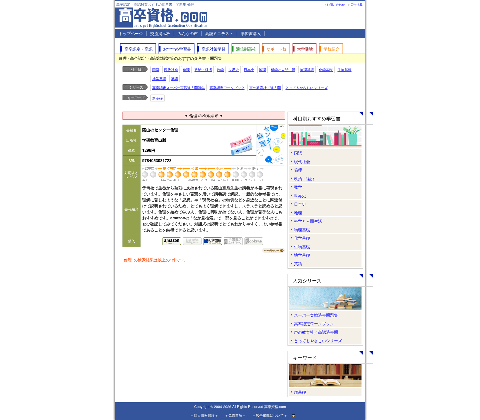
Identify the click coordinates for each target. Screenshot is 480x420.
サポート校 (276, 49)
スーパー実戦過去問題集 (316, 315)
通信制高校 (246, 49)
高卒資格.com (275, 406)
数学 (220, 69)
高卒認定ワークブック (227, 87)
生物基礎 (345, 69)
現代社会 (171, 69)
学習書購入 (251, 33)
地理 (262, 69)
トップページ (131, 33)
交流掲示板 (160, 33)
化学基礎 (326, 69)
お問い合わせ (336, 4)
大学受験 (305, 49)
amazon (171, 241)
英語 (174, 78)
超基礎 (157, 98)
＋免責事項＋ (235, 415)
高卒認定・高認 (138, 49)
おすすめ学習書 (177, 49)
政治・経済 (203, 69)
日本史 (249, 69)
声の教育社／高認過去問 (316, 332)
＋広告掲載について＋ (269, 415)
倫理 (186, 69)
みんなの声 (188, 33)
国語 (155, 69)
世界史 (233, 69)
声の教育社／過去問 (265, 87)
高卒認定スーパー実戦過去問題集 (178, 87)
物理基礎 (307, 69)
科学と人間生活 (283, 69)
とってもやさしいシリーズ (307, 87)
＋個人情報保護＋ (204, 415)
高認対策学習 (214, 49)
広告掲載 (356, 4)
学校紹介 (332, 49)
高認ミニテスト (219, 33)
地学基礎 (159, 78)
